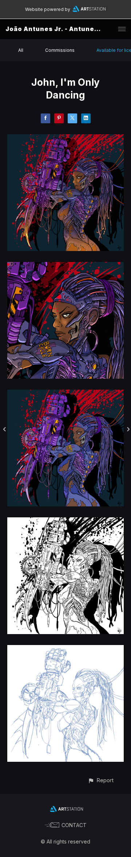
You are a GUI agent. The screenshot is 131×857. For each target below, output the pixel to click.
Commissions (60, 50)
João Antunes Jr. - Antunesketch (61, 28)
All (20, 50)
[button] (100, 780)
